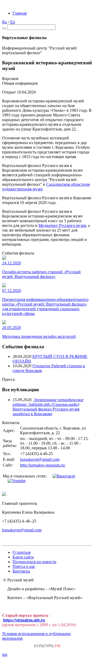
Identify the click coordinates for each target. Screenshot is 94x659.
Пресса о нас (24, 566)
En (12, 22)
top (4, 654)
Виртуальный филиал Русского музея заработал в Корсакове (46, 411)
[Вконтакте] (63, 476)
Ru (4, 22)
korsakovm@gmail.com (40, 459)
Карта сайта (23, 557)
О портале (22, 552)
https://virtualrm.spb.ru (24, 620)
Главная (20, 13)
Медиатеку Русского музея (62, 225)
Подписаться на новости (34, 561)
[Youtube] (17, 480)
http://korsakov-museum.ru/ (42, 465)
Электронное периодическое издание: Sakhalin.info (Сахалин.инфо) (48, 402)
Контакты (21, 571)
